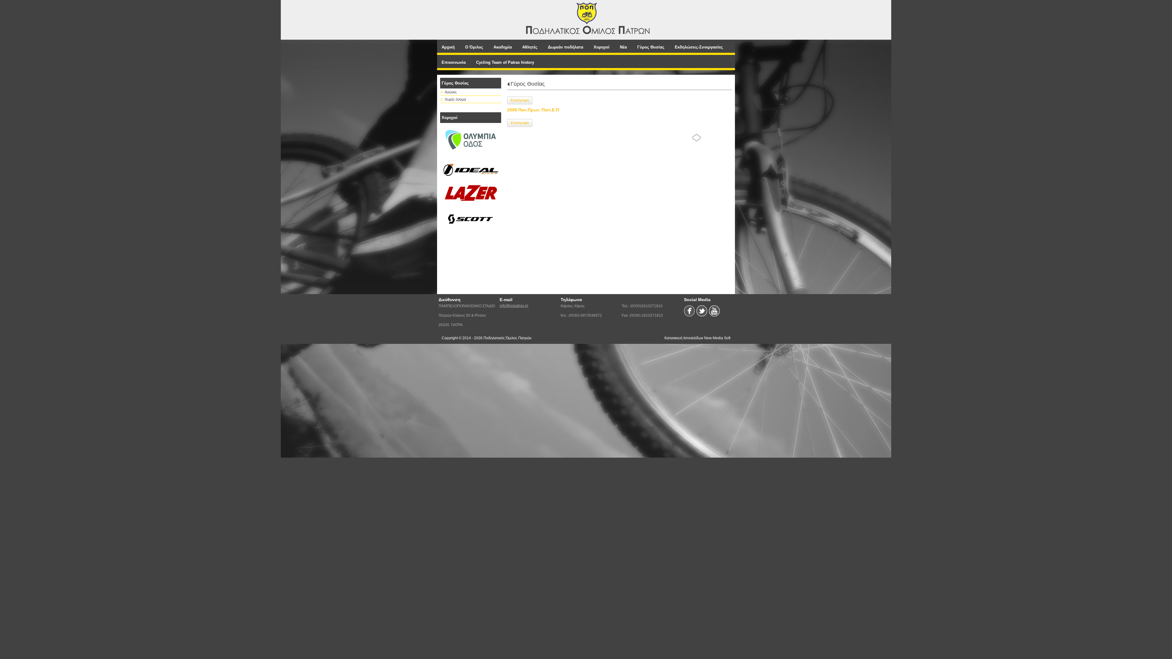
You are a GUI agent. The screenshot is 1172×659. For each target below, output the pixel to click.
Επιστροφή (520, 100)
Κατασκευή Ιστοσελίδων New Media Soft (697, 338)
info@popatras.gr (514, 306)
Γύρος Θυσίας (528, 84)
